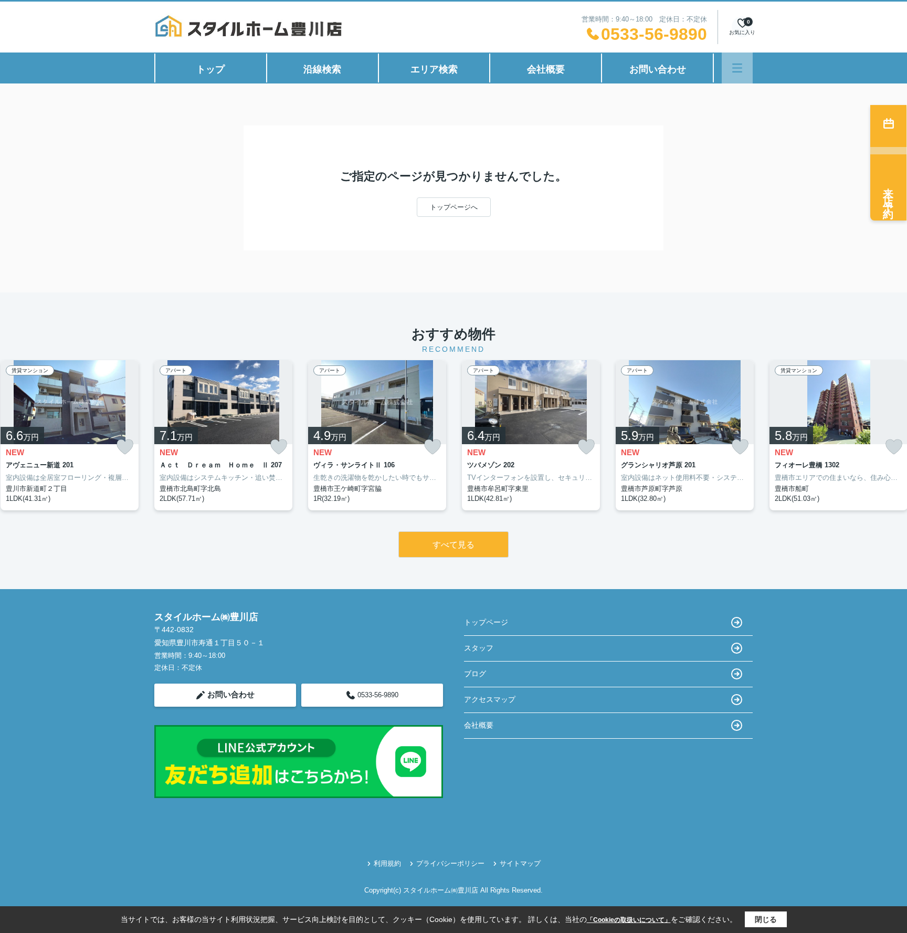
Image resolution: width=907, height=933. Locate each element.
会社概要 (546, 69)
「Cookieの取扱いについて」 (629, 920)
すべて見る (453, 544)
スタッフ (478, 648)
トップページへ (454, 207)
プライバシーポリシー (450, 863)
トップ (210, 69)
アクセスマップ (489, 699)
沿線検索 (322, 69)
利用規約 (387, 863)
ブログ (475, 673)
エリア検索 (434, 69)
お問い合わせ (657, 69)
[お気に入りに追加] (125, 447)
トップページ (486, 622)
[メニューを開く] (737, 68)
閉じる (766, 919)
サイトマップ (520, 863)
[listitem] (223, 435)
